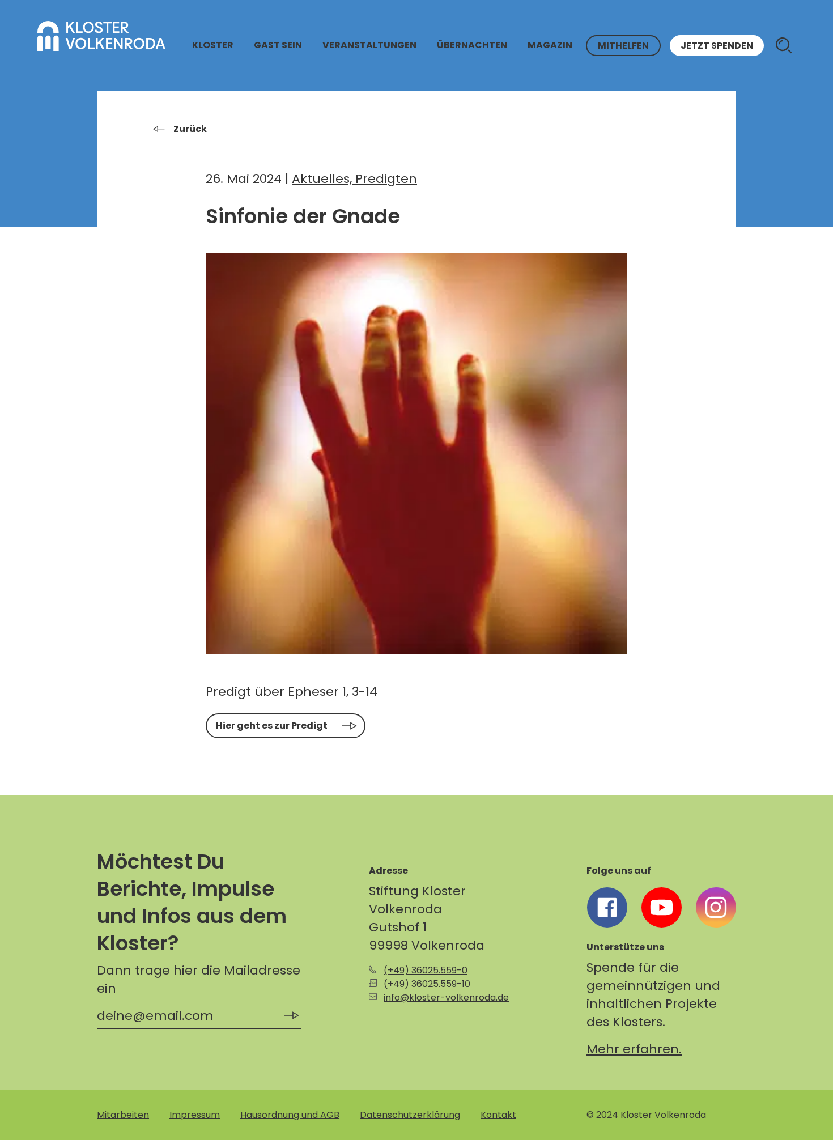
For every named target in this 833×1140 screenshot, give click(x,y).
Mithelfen (623, 45)
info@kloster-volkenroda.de (446, 997)
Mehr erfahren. (634, 1049)
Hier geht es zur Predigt (272, 725)
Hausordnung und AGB (289, 1114)
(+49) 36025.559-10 (427, 983)
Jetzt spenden (717, 45)
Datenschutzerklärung (410, 1114)
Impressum (194, 1114)
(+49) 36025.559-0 (426, 970)
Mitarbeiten (123, 1114)
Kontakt (498, 1114)
